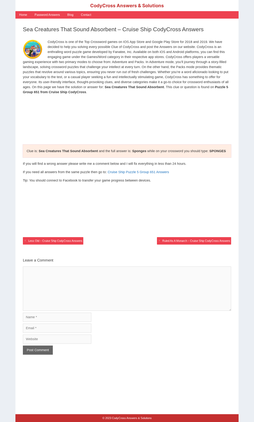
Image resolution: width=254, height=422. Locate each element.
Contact (86, 14)
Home (23, 14)
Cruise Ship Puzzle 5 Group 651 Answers (138, 172)
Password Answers (47, 14)
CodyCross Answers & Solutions (127, 5)
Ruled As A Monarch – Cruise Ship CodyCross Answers (196, 240)
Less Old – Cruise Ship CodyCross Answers (55, 240)
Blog (70, 14)
